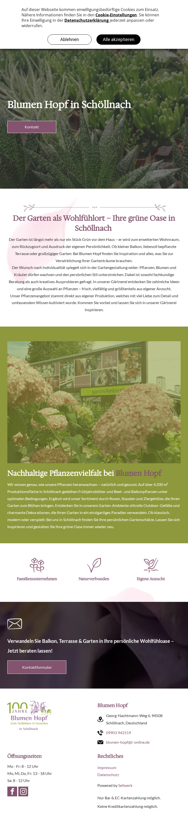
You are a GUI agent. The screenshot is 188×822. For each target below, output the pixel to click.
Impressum (106, 767)
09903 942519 (118, 732)
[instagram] (23, 792)
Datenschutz (108, 774)
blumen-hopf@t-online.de (128, 742)
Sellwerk (125, 785)
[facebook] (12, 792)
